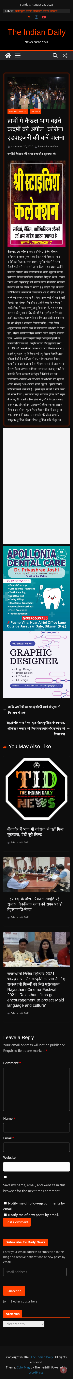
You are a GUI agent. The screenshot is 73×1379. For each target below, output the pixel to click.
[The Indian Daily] (8, 55)
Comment (12, 1063)
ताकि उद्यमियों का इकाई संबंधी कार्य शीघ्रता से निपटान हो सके (34, 709)
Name (9, 1118)
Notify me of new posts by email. (33, 1215)
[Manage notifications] (63, 1370)
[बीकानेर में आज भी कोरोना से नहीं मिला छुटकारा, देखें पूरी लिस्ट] (36, 759)
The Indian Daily (37, 32)
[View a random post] (65, 55)
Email (8, 1138)
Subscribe (14, 1291)
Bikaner (35, 111)
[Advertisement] (36, 486)
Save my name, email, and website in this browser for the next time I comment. (34, 1188)
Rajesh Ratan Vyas (48, 146)
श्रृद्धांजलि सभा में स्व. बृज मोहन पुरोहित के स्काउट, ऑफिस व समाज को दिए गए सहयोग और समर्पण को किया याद (36, 728)
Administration (17, 111)
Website (9, 1157)
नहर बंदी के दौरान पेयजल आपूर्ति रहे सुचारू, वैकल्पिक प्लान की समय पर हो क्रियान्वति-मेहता (34, 904)
